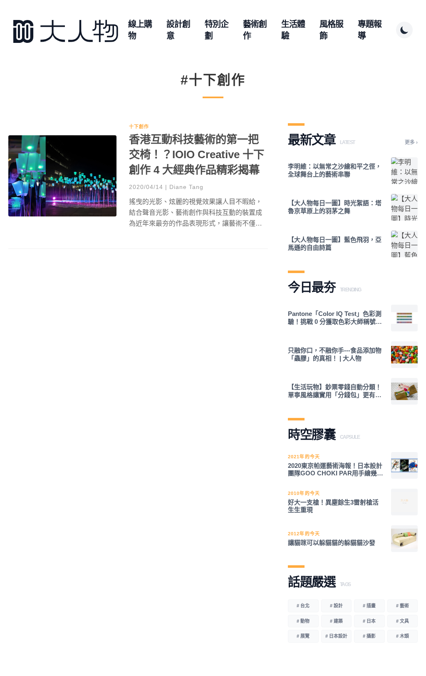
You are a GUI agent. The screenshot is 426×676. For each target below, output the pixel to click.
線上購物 (140, 30)
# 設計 (336, 605)
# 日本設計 (336, 636)
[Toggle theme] (404, 30)
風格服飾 (331, 30)
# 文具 (402, 621)
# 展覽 (303, 636)
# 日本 (369, 621)
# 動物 (303, 621)
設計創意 (178, 30)
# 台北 (303, 605)
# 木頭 (402, 636)
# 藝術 (402, 605)
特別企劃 (216, 30)
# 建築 (336, 621)
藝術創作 (255, 30)
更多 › (411, 142)
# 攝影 (369, 636)
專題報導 (369, 30)
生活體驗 (293, 30)
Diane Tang (186, 187)
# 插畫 (369, 605)
